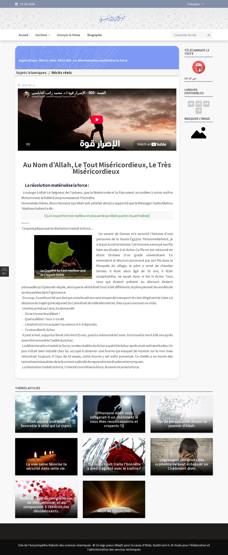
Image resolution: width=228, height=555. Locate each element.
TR (199, 110)
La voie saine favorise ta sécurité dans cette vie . (46, 466)
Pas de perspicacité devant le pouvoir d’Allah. (182, 423)
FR (206, 103)
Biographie (94, 35)
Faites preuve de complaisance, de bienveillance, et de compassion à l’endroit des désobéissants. (46, 504)
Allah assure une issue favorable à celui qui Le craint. (46, 423)
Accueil (23, 35)
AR (191, 103)
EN (199, 103)
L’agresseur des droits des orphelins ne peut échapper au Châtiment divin (181, 464)
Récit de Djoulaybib (114, 510)
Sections (41, 35)
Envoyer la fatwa (68, 35)
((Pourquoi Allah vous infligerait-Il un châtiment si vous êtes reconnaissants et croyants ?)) (114, 419)
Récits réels (61, 72)
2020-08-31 (28, 85)
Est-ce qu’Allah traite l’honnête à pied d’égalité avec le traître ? (114, 466)
